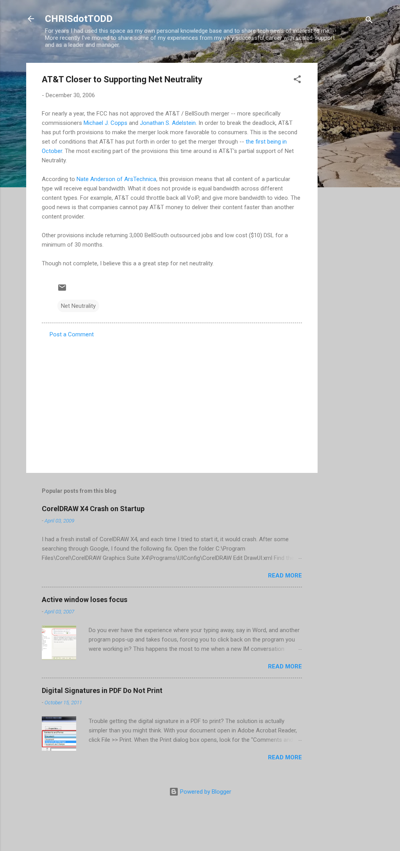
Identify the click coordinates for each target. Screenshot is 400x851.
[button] (297, 81)
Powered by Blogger (205, 791)
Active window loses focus (84, 599)
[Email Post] (62, 290)
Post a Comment (72, 334)
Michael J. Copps (105, 122)
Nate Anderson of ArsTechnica (116, 179)
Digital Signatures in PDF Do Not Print (102, 690)
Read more (285, 575)
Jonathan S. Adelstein (168, 122)
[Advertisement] (349, 180)
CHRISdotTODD (78, 18)
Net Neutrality (78, 305)
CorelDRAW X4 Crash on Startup (93, 509)
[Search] (369, 21)
